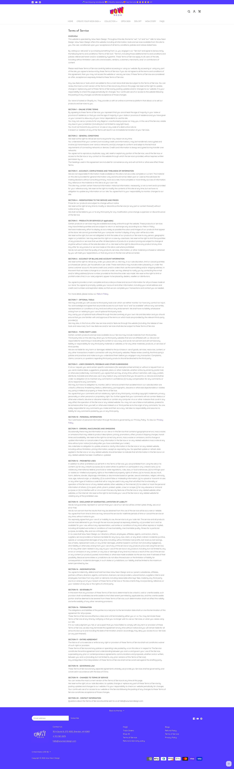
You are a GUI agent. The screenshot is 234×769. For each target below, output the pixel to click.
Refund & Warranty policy (134, 741)
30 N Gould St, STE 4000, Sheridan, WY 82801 (71, 731)
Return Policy (102, 294)
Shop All (126, 734)
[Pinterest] (40, 2)
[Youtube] (36, 2)
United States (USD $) (40, 752)
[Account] (194, 11)
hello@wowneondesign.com (64, 741)
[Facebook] (33, 2)
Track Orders (128, 730)
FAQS (125, 727)
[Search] (189, 11)
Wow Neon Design (53, 758)
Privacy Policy (171, 737)
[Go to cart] (199, 11)
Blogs (167, 727)
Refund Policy (171, 730)
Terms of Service (130, 737)
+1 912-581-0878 (59, 736)
